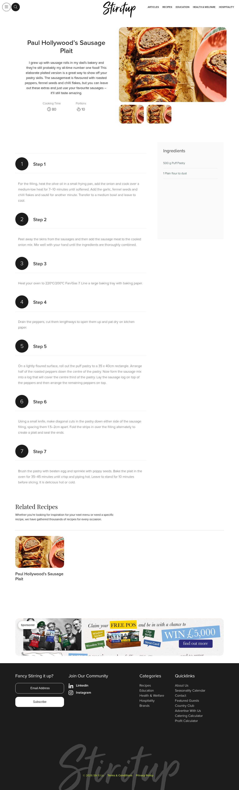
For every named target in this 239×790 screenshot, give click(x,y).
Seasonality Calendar (190, 690)
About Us (181, 685)
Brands (144, 705)
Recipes (167, 7)
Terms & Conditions (120, 775)
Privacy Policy (144, 775)
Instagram (83, 692)
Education (182, 7)
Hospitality (226, 7)
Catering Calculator (189, 715)
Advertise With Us (188, 710)
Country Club (184, 705)
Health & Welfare (204, 7)
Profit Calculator (186, 720)
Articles (153, 7)
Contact (180, 695)
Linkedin (82, 685)
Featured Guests (187, 700)
